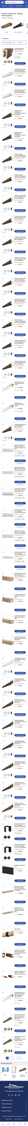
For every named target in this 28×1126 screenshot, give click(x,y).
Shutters (11, 5)
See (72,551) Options (20, 1030)
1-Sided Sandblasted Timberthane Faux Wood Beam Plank (20, 680)
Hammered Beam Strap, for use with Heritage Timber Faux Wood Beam (20, 846)
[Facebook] (9, 1095)
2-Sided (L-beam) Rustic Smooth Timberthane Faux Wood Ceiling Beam (20, 91)
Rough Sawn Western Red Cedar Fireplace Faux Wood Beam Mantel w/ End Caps (20, 888)
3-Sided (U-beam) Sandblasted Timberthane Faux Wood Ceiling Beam (20, 112)
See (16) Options (20, 838)
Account (8, 1124)
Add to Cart (20, 965)
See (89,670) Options (20, 84)
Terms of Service (18, 1119)
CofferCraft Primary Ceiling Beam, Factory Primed (19, 383)
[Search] (22, 2)
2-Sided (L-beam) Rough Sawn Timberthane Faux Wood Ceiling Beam (20, 218)
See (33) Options (20, 460)
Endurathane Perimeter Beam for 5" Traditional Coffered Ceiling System (20, 532)
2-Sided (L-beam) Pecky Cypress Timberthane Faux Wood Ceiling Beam (20, 300)
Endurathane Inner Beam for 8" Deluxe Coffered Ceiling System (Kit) (20, 490)
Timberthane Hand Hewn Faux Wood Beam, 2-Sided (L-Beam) (20, 426)
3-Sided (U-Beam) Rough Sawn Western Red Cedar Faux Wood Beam (20, 575)
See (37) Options (20, 63)
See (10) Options (20, 944)
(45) (23, 51)
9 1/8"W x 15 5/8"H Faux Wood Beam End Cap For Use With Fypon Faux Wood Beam (20, 952)
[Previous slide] (3, 62)
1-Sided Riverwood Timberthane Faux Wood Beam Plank (20, 701)
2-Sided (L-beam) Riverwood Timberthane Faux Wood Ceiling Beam (20, 176)
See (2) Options (20, 986)
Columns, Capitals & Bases (14, 1076)
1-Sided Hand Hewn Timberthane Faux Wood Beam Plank (20, 804)
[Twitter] (12, 1095)
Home (3, 1124)
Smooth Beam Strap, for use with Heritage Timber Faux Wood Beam (20, 825)
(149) (23, 998)
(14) (22, 930)
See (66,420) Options (20, 1008)
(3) (22, 868)
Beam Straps (17, 929)
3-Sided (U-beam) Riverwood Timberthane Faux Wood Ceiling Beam (20, 155)
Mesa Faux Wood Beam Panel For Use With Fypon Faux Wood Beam (20, 973)
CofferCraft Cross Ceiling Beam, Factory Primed (19, 404)
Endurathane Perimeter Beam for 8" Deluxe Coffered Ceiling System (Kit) (20, 447)
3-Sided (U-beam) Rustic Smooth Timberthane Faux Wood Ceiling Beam (20, 70)
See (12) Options (20, 901)
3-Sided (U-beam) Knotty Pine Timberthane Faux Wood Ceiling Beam (20, 321)
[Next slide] (12, 53)
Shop (25, 1124)
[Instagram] (16, 1095)
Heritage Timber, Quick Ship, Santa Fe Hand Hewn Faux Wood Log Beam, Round (19, 1016)
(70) (23, 450)
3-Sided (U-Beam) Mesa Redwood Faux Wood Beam (19, 617)
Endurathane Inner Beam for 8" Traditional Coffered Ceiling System (20, 511)
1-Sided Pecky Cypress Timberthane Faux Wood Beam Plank (20, 763)
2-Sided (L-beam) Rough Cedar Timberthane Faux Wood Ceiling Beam (20, 259)
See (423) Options (20, 397)
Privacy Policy (8, 1119)
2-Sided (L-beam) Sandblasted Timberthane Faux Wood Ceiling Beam (20, 134)
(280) (23, 73)
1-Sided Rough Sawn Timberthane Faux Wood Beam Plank (20, 722)
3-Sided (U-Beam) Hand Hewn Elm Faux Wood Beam (19, 596)
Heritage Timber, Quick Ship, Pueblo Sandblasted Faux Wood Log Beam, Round (20, 1038)
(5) (22, 641)
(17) (22, 577)
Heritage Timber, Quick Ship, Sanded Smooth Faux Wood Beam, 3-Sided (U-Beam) (19, 994)
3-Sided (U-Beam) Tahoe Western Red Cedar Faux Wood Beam (20, 638)
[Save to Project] (12, 49)
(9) (22, 620)
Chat (20, 1124)
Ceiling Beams (19, 5)
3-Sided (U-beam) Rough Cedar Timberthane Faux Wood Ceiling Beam (20, 238)
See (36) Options (20, 588)
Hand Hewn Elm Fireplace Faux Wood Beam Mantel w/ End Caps (19, 909)
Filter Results (8, 42)
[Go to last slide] (3, 53)
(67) (23, 662)
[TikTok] (19, 1095)
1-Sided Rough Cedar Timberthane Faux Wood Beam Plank (20, 742)
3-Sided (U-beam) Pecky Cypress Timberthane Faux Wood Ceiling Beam (20, 280)
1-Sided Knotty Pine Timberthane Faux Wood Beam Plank (20, 784)
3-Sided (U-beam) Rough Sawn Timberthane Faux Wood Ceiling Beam (20, 197)
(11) (22, 599)
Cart (14, 1124)
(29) (23, 828)
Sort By (20, 42)
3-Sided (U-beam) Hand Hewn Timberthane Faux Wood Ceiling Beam (20, 363)
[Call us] (26, 2)
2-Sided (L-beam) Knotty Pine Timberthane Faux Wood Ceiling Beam (20, 342)
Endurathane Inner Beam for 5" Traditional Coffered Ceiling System (20, 553)
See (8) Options (20, 880)
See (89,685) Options (20, 818)
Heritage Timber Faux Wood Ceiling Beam (19, 49)
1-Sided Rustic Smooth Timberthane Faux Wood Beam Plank (20, 659)
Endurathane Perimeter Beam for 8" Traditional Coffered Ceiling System (20, 469)
